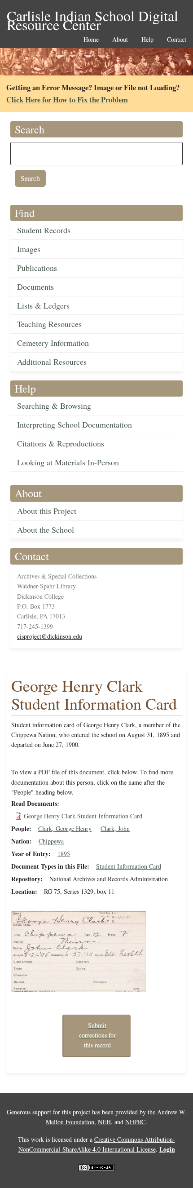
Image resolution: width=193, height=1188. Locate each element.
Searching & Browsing (54, 405)
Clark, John (115, 828)
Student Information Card (128, 866)
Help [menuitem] (147, 40)
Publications (37, 267)
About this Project (46, 510)
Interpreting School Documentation (74, 424)
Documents (35, 286)
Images (28, 248)
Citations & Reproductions (60, 443)
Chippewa (51, 841)
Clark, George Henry (65, 828)
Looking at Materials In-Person (68, 462)
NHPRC (135, 1121)
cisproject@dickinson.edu (49, 636)
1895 (63, 853)
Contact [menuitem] (176, 40)
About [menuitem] (120, 40)
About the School (45, 529)
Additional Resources (52, 361)
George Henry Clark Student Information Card (83, 816)
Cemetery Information (53, 342)
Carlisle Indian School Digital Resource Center (92, 16)
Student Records (43, 230)
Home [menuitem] (91, 40)
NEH (104, 1121)
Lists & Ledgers (43, 305)
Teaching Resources (49, 323)
